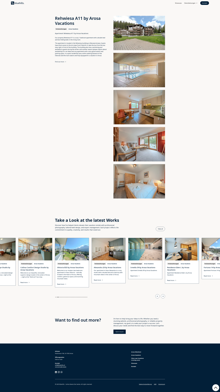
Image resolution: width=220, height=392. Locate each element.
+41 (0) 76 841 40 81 (60, 367)
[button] (191, 3)
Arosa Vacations (136, 355)
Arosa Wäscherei (136, 352)
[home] (17, 3)
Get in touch (120, 332)
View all (160, 229)
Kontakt (204, 3)
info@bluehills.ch (60, 365)
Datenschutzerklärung (145, 384)
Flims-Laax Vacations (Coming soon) (137, 359)
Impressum (161, 384)
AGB (155, 384)
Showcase (178, 3)
